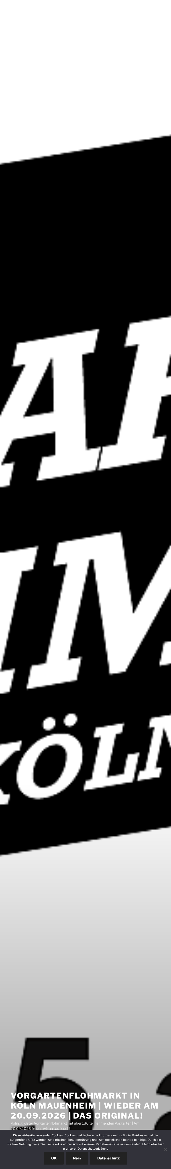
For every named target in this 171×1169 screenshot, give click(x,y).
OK (54, 1158)
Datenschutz (108, 1158)
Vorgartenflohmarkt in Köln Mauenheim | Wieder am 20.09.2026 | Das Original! (85, 1106)
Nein (77, 1158)
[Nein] (165, 1149)
